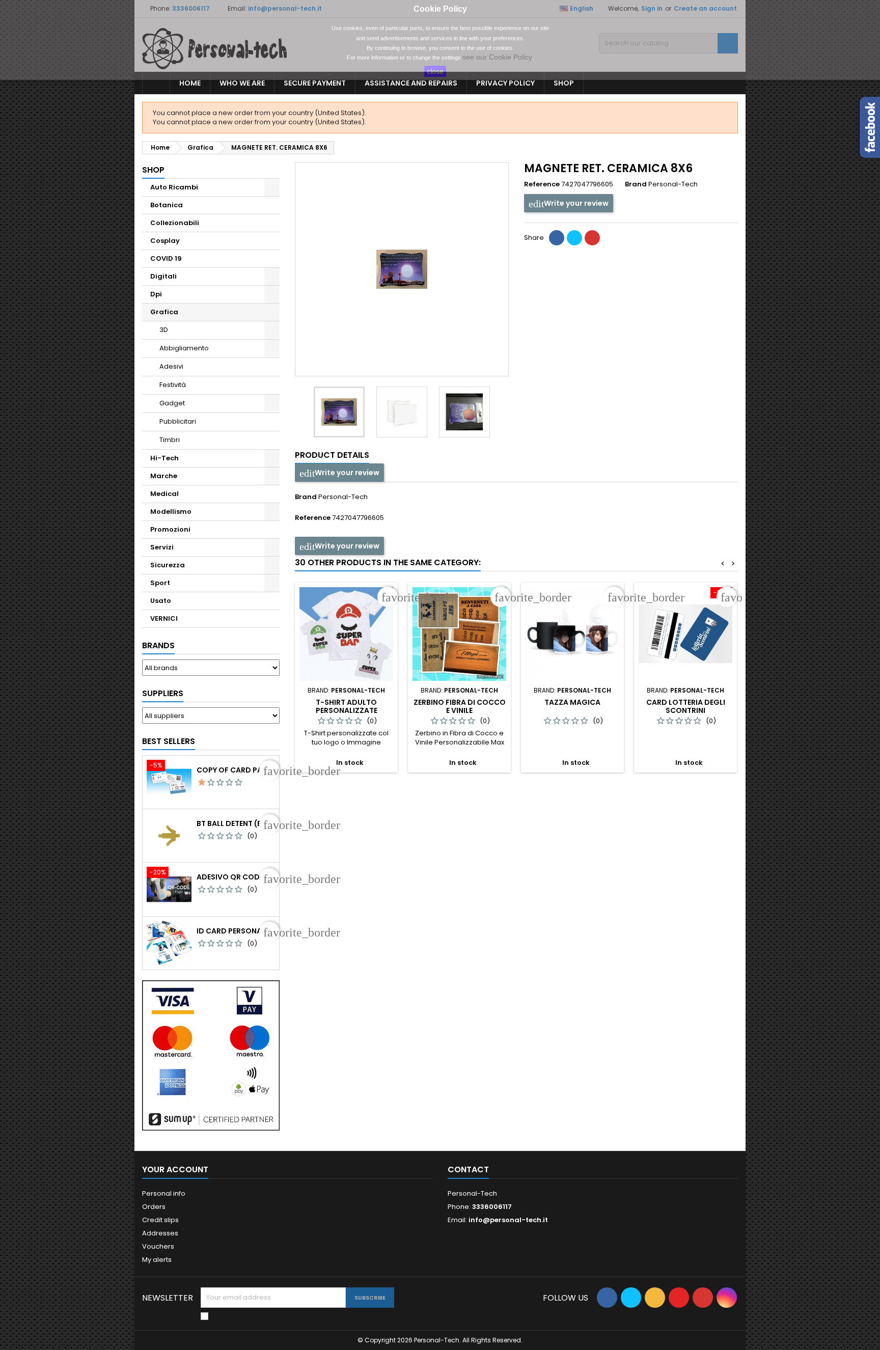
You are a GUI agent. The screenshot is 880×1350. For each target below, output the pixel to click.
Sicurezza (167, 565)
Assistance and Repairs (411, 83)
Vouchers (158, 1246)
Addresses (160, 1233)
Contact (468, 1169)
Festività (172, 385)
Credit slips (160, 1220)
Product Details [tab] (332, 455)
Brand (636, 184)
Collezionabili (174, 223)
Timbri (169, 440)
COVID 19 (166, 258)
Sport (160, 583)
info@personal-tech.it (508, 1220)
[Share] (556, 237)
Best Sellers (168, 741)
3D (163, 330)
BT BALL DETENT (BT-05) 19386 (236, 823)
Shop (564, 83)
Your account (175, 1169)
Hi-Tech (164, 458)
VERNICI (164, 618)
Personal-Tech (343, 497)
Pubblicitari (177, 421)
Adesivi (171, 366)
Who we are (242, 83)
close (435, 71)
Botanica (166, 205)
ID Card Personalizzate (236, 931)
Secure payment (315, 83)
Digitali (163, 276)
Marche (163, 476)
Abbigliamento (184, 348)
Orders (154, 1206)
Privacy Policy (505, 83)
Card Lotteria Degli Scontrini (685, 706)
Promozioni (170, 529)
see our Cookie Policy (497, 57)
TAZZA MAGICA (572, 702)
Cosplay (165, 240)
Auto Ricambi (174, 187)
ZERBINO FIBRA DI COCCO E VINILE (460, 706)
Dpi (156, 294)
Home (190, 83)
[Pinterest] (592, 237)
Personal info (163, 1193)
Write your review (575, 203)
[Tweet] (574, 237)
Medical (164, 494)
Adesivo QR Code (230, 877)
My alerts (157, 1259)
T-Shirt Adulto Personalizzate (346, 706)
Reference (542, 184)
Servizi (162, 547)
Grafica (164, 312)
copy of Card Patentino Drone (236, 770)
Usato (160, 600)
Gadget (172, 403)
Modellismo (170, 511)
